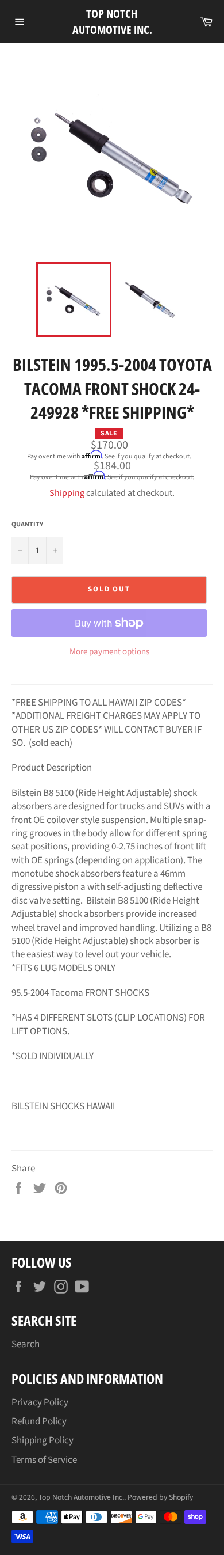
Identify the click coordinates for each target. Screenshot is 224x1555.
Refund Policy (39, 1421)
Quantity (27, 524)
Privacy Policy (39, 1402)
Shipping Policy (42, 1440)
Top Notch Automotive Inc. (112, 21)
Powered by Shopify (160, 1497)
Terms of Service (44, 1460)
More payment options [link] (109, 652)
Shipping (66, 493)
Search (25, 1344)
